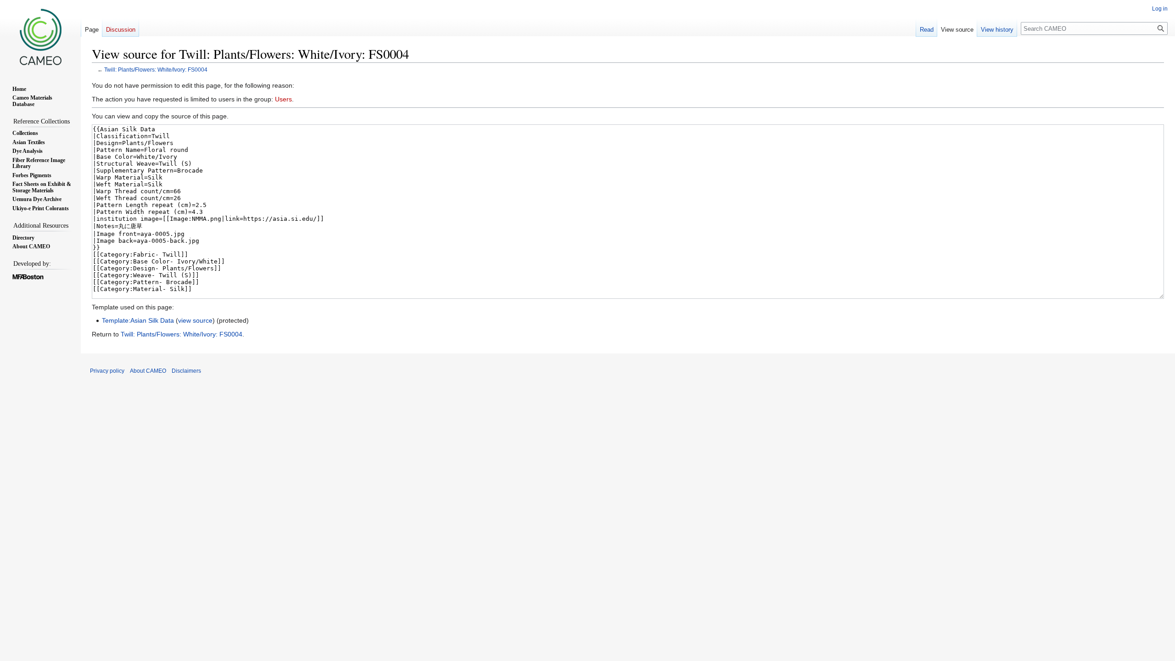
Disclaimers (186, 371)
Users (283, 99)
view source (195, 320)
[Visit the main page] (40, 36)
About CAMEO (148, 371)
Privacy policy (107, 371)
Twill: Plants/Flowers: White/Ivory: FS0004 (155, 70)
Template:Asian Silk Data (138, 320)
